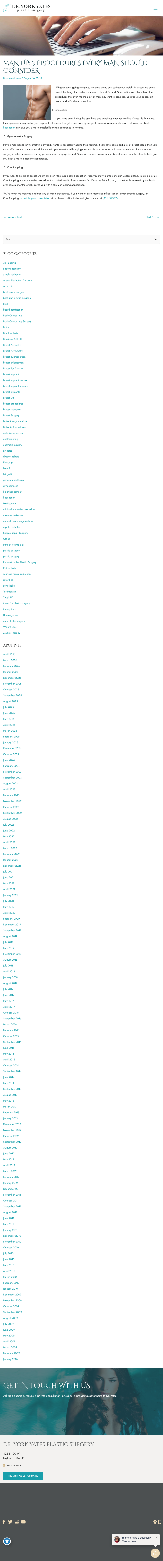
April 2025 (9, 725)
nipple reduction (12, 527)
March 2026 (10, 660)
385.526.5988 (14, 1465)
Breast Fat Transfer (13, 368)
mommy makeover (13, 515)
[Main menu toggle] (155, 8)
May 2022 (8, 836)
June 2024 (9, 760)
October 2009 (11, 1306)
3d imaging (9, 263)
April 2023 (9, 789)
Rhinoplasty (9, 568)
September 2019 (12, 930)
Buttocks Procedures (14, 427)
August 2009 (10, 1318)
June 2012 (8, 1153)
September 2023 (12, 777)
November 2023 (12, 772)
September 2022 (12, 813)
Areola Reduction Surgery (17, 280)
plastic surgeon (11, 550)
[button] (23, 1476)
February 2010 (11, 1283)
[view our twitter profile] (10, 1522)
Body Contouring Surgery (17, 321)
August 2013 (10, 1095)
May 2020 (8, 907)
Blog (5, 304)
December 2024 (12, 748)
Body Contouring (12, 315)
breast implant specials (15, 386)
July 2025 (8, 707)
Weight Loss (10, 627)
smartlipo (8, 580)
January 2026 (10, 672)
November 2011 (12, 1195)
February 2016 (11, 1030)
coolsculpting (10, 439)
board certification (13, 310)
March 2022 (10, 848)
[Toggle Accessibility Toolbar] (7, 1541)
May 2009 (8, 1335)
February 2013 (11, 1112)
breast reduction (12, 409)
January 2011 (10, 1230)
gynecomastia (10, 486)
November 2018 (12, 954)
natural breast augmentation (18, 521)
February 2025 (11, 736)
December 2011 (12, 1189)
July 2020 (8, 901)
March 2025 (10, 731)
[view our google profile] (17, 1522)
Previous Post (13, 217)
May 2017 (8, 1001)
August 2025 (10, 701)
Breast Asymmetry (13, 351)
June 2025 (9, 713)
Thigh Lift (8, 597)
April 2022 (9, 842)
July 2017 (8, 989)
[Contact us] (155, 1522)
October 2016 (11, 1012)
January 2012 (10, 1183)
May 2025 (8, 719)
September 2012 (12, 1142)
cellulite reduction (13, 433)
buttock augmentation (15, 421)
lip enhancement (12, 492)
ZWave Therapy (11, 633)
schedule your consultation (35, 198)
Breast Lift (8, 398)
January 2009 (10, 1359)
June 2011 (8, 1218)
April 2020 (9, 913)
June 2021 (8, 877)
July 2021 (8, 871)
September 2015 (12, 1042)
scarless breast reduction (17, 574)
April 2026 (9, 654)
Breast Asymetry (12, 345)
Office (6, 539)
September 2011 (12, 1206)
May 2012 (8, 1159)
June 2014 (8, 1077)
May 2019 (8, 948)
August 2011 (10, 1212)
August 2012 (10, 1147)
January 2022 (10, 860)
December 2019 (12, 924)
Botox (6, 327)
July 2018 (8, 965)
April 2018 (9, 971)
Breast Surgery (11, 415)
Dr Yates (7, 451)
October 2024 (11, 754)
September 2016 (12, 1018)
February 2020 (11, 919)
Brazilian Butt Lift (12, 339)
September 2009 (12, 1312)
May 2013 (8, 1101)
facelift (7, 468)
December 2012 (12, 1124)
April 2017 (9, 1007)
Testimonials (9, 591)
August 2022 (10, 819)
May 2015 (8, 1054)
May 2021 (8, 883)
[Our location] (159, 1522)
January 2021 (10, 895)
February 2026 (11, 666)
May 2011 (8, 1224)
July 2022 (8, 825)
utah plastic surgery (14, 621)
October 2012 (11, 1136)
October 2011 (10, 1200)
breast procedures (13, 403)
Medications (9, 503)
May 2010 (8, 1265)
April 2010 (9, 1271)
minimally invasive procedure (19, 509)
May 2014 (8, 1083)
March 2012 (10, 1171)
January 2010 (10, 1289)
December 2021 (12, 866)
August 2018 (10, 960)
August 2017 (10, 983)
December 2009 (12, 1294)
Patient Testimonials (14, 545)
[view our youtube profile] (23, 1522)
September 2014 (12, 1071)
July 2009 (8, 1324)
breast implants (11, 392)
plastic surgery (11, 556)
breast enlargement (13, 362)
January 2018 (10, 977)
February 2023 (11, 795)
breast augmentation (14, 357)
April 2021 (9, 889)
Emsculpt (8, 462)
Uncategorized (11, 615)
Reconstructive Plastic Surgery (19, 562)
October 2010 (11, 1247)
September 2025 (12, 695)
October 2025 (11, 689)
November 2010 (12, 1241)
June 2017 (8, 995)
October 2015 (11, 1036)
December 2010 (12, 1236)
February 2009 (11, 1353)
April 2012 (9, 1165)
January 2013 (10, 1118)
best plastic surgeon (14, 292)
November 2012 (12, 1130)
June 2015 (8, 1048)
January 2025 (10, 742)
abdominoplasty (12, 268)
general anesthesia (13, 480)
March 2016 (10, 1024)
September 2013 (12, 1089)
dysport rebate (11, 456)
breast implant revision (15, 380)
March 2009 (10, 1347)
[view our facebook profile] (4, 1522)
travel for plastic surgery (16, 603)
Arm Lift (7, 286)
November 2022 (12, 801)
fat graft (7, 474)
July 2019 (8, 942)
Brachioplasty (10, 333)
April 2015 (9, 1059)
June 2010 (8, 1259)
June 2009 (9, 1330)
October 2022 (11, 807)
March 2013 (10, 1106)
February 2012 (11, 1177)
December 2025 (12, 678)
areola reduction (12, 274)
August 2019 (10, 936)
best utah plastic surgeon (17, 298)
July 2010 (8, 1253)
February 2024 (11, 766)
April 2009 (9, 1341)
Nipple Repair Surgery (15, 533)
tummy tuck (9, 609)
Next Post (152, 217)
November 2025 (12, 683)
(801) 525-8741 (111, 198)
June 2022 (9, 830)
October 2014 (11, 1065)
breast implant (11, 374)
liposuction (9, 127)
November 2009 (12, 1300)
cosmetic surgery (12, 445)
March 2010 (10, 1277)
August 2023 (10, 783)
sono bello (9, 586)
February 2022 (11, 854)
